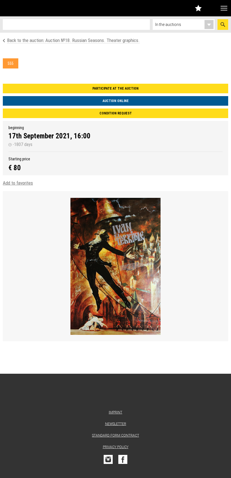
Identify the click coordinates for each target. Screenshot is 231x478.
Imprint (115, 412)
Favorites (198, 8)
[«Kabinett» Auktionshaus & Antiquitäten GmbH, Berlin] (34, 8)
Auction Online (116, 101)
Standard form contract (115, 435)
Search (222, 24)
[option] (115, 266)
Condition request (115, 113)
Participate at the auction (115, 88)
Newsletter (115, 424)
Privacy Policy (115, 447)
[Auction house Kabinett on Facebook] (122, 459)
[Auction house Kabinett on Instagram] (108, 459)
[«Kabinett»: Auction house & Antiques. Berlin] (115, 393)
